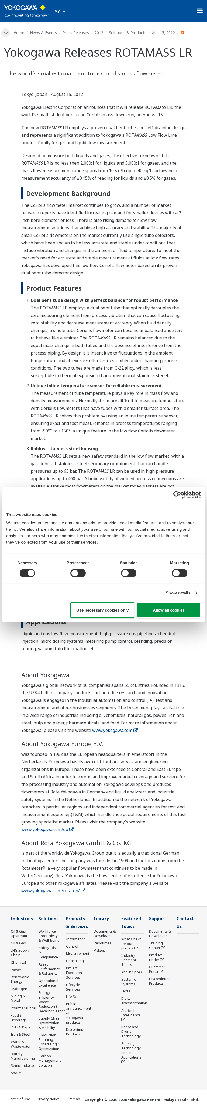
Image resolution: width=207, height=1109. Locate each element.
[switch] (78, 573)
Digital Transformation (134, 1000)
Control (72, 946)
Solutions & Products (127, 32)
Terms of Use (19, 1098)
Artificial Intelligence (131, 1012)
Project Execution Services (74, 973)
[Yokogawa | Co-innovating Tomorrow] (26, 11)
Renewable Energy (20, 979)
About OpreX (131, 972)
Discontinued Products (77, 1031)
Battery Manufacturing (23, 1056)
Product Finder (155, 957)
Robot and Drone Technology (131, 1031)
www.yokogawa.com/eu (44, 829)
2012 (99, 32)
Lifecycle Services (73, 987)
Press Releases (76, 32)
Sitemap (73, 1098)
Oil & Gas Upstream (19, 933)
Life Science (75, 996)
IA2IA (125, 991)
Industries (22, 919)
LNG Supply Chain (20, 952)
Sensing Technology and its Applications (131, 1050)
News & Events (43, 32)
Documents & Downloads (105, 933)
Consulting (75, 960)
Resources (102, 943)
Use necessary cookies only (102, 610)
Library (101, 919)
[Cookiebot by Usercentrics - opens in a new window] (177, 495)
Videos (99, 950)
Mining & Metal (18, 998)
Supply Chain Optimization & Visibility (49, 1023)
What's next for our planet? (131, 944)
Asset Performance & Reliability (49, 969)
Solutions (48, 919)
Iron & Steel (20, 1034)
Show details (178, 593)
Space (16, 1072)
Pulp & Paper (21, 1027)
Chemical (18, 962)
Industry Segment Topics (128, 960)
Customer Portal (157, 969)
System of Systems (129, 981)
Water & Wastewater (21, 1044)
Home (18, 32)
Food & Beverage (19, 1017)
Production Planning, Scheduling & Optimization (49, 1041)
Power (16, 969)
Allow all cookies (169, 610)
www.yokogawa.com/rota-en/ (50, 891)
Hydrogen (19, 988)
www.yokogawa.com (112, 730)
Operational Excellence (48, 983)
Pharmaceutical (23, 1008)
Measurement (77, 953)
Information (76, 939)
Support (157, 919)
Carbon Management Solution (50, 1060)
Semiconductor (23, 1065)
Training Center (156, 945)
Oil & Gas (18, 943)
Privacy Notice (48, 1098)
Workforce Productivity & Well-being (49, 936)
